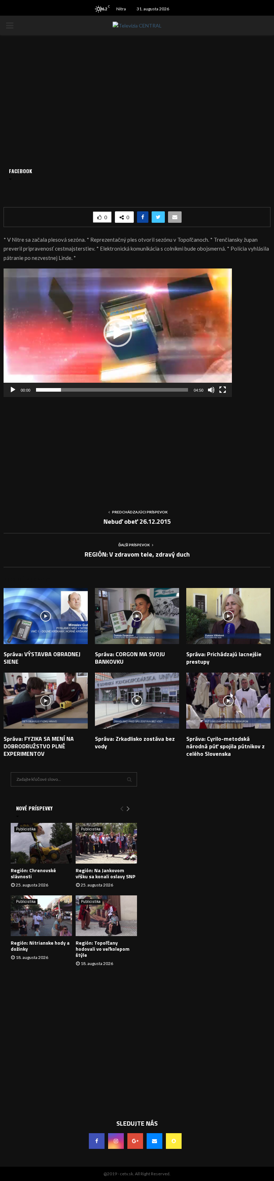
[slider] (112, 390)
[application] (118, 332)
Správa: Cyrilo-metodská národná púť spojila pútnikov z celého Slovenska (225, 746)
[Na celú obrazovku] (222, 389)
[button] (117, 332)
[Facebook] (97, 1141)
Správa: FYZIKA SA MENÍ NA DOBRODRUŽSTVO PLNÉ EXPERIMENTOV (39, 746)
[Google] (135, 1141)
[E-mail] (154, 1141)
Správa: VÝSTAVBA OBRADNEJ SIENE (42, 658)
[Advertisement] (137, 447)
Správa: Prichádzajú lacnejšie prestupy (224, 658)
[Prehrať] (12, 389)
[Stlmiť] (211, 389)
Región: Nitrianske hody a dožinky (40, 946)
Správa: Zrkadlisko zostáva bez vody (135, 742)
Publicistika (26, 829)
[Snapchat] (174, 1141)
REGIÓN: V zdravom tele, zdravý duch (137, 554)
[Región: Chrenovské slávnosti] (41, 843)
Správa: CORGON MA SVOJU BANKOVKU (130, 658)
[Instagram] (116, 1141)
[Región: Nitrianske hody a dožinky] (41, 915)
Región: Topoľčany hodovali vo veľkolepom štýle (103, 949)
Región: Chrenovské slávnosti (33, 873)
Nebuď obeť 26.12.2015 (137, 521)
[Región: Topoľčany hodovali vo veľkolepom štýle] (106, 915)
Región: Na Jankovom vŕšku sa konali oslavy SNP (105, 873)
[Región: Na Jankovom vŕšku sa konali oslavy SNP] (106, 843)
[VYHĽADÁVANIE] (129, 779)
